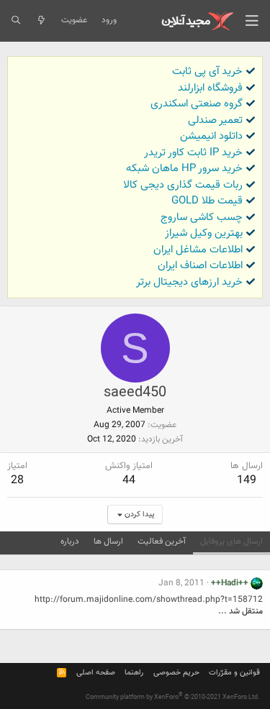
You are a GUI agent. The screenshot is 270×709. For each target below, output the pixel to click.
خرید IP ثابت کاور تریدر (193, 153)
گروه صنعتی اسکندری (196, 104)
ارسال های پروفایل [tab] (231, 541)
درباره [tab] (69, 541)
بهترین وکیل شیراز (204, 233)
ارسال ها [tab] (108, 541)
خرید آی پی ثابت (207, 71)
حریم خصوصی (176, 673)
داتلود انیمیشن (211, 136)
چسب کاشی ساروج (202, 217)
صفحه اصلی (95, 673)
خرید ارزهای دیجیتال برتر (189, 282)
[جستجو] (15, 21)
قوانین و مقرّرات (234, 673)
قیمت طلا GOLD (207, 201)
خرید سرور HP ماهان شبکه (184, 168)
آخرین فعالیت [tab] (162, 541)
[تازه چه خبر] (40, 21)
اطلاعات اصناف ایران (200, 265)
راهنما (134, 673)
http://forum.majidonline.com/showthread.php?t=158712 (149, 599)
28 (17, 481)
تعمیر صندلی (215, 120)
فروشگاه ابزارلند (210, 88)
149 (246, 481)
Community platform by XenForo (173, 697)
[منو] (252, 21)
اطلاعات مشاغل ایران (198, 250)
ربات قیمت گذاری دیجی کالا (183, 185)
